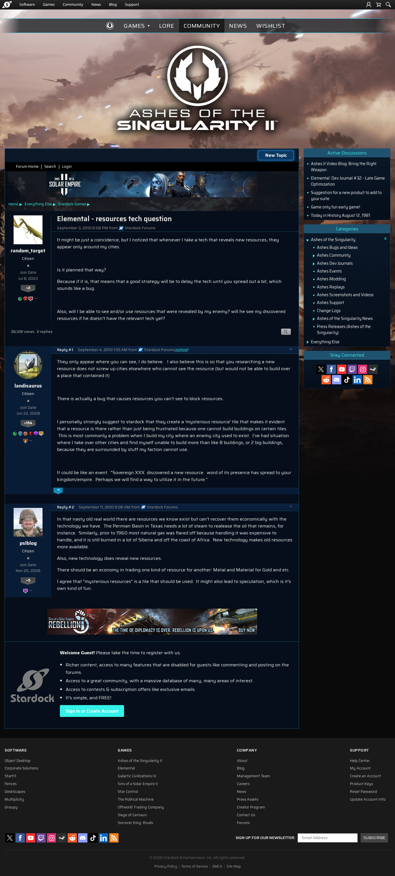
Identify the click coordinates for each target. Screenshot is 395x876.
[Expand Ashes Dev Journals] (314, 263)
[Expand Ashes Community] (314, 255)
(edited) (181, 350)
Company (247, 750)
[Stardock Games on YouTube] (342, 369)
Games (49, 4)
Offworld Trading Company (141, 807)
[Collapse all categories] (385, 238)
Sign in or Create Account (92, 711)
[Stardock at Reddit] (326, 379)
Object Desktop (18, 761)
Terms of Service (194, 866)
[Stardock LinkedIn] (357, 379)
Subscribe (374, 838)
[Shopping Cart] (378, 4)
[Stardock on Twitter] (321, 369)
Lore (166, 25)
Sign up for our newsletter (265, 838)
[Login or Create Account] (368, 4)
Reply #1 (65, 350)
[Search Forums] (388, 4)
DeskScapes (15, 792)
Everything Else (38, 204)
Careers (243, 784)
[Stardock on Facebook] (331, 369)
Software (27, 4)
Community (73, 4)
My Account (360, 768)
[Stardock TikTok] (347, 379)
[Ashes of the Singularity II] (198, 88)
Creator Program (251, 807)
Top (291, 350)
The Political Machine (136, 799)
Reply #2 (65, 507)
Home (13, 204)
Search (50, 166)
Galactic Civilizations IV (137, 776)
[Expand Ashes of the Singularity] (307, 240)
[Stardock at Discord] (336, 379)
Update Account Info (367, 799)
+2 (28, 288)
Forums (243, 823)
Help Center (360, 761)
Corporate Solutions (21, 768)
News (96, 4)
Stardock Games (72, 204)
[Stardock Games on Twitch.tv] (352, 369)
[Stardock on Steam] (373, 369)
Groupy (11, 807)
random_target (28, 250)
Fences (10, 784)
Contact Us (246, 815)
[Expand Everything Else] (308, 342)
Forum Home (27, 166)
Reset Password (363, 792)
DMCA (217, 866)
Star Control (128, 792)
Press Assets (247, 799)
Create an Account (365, 776)
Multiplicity (14, 799)
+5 (28, 580)
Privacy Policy (165, 866)
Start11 (10, 776)
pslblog (28, 543)
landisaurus (28, 385)
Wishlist (270, 25)
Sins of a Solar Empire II (138, 784)
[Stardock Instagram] (362, 369)
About (242, 761)
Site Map (233, 866)
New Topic (276, 155)
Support (132, 4)
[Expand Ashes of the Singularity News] (314, 319)
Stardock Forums (140, 228)
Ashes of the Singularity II (140, 761)
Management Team (253, 776)
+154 (28, 423)
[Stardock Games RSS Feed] (368, 379)
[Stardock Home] (7, 4)
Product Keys (361, 784)
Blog (113, 4)
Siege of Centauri (132, 815)
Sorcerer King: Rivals (135, 823)
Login (67, 166)
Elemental (126, 768)
